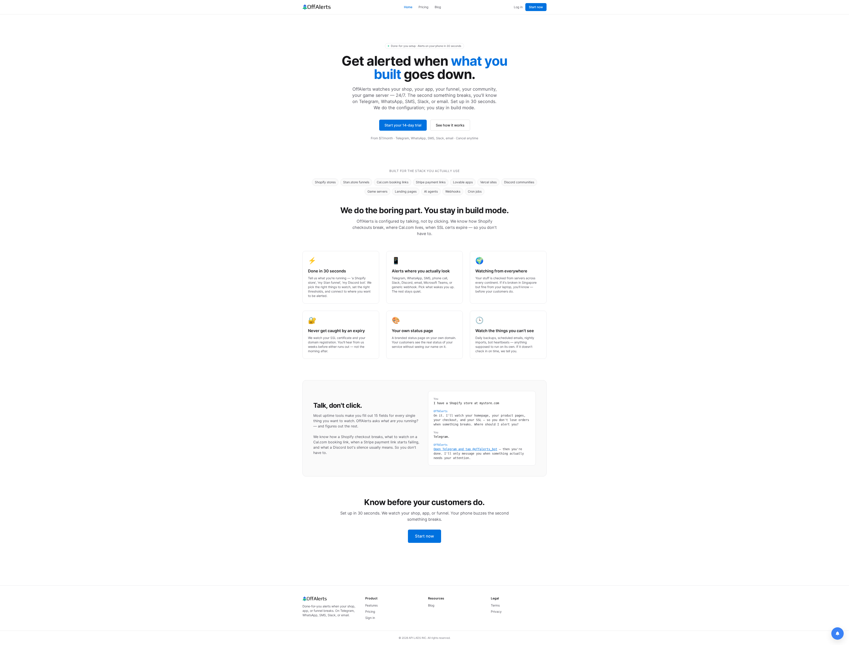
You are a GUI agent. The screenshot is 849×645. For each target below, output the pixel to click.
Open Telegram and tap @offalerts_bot (465, 449)
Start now (536, 7)
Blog (438, 7)
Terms (495, 605)
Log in (518, 7)
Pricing (423, 7)
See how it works (450, 125)
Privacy (496, 611)
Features (371, 605)
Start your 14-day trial (402, 125)
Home (408, 7)
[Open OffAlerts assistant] (837, 633)
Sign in (370, 618)
